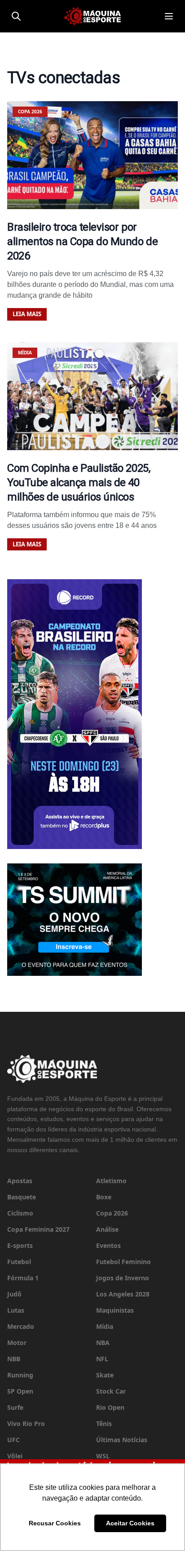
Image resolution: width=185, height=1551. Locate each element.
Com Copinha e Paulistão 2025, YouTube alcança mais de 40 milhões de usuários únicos (78, 482)
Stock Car (111, 1391)
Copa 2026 (112, 1213)
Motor (16, 1342)
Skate (105, 1375)
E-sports (20, 1245)
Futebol (19, 1261)
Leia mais (27, 314)
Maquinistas (115, 1310)
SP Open (20, 1391)
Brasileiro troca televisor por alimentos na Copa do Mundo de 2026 (82, 241)
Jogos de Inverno (122, 1278)
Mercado (20, 1326)
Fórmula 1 (23, 1278)
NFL (102, 1358)
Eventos (108, 1245)
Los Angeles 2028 (123, 1294)
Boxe (103, 1197)
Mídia (104, 1326)
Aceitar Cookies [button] (130, 1523)
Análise (107, 1229)
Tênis (104, 1423)
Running (20, 1375)
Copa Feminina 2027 (38, 1229)
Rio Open (110, 1407)
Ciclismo (20, 1213)
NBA (103, 1342)
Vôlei (14, 1456)
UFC (13, 1439)
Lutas (15, 1310)
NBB (13, 1358)
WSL (103, 1456)
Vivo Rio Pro (26, 1423)
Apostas (19, 1180)
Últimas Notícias (121, 1439)
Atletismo (111, 1180)
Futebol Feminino (123, 1261)
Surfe (15, 1407)
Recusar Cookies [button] (55, 1523)
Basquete (21, 1197)
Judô (14, 1294)
